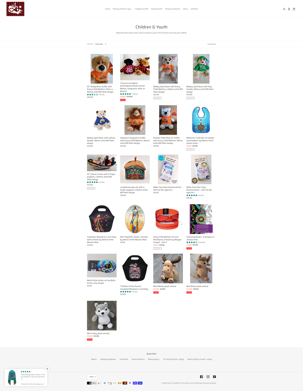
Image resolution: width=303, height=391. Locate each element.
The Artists (123, 359)
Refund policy (153, 359)
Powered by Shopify (209, 383)
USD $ (91, 376)
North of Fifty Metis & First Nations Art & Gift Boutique (184, 383)
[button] (47, 369)
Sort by (90, 44)
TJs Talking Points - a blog (173, 359)
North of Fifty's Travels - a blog (199, 359)
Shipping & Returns (108, 359)
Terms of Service (138, 359)
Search (94, 359)
